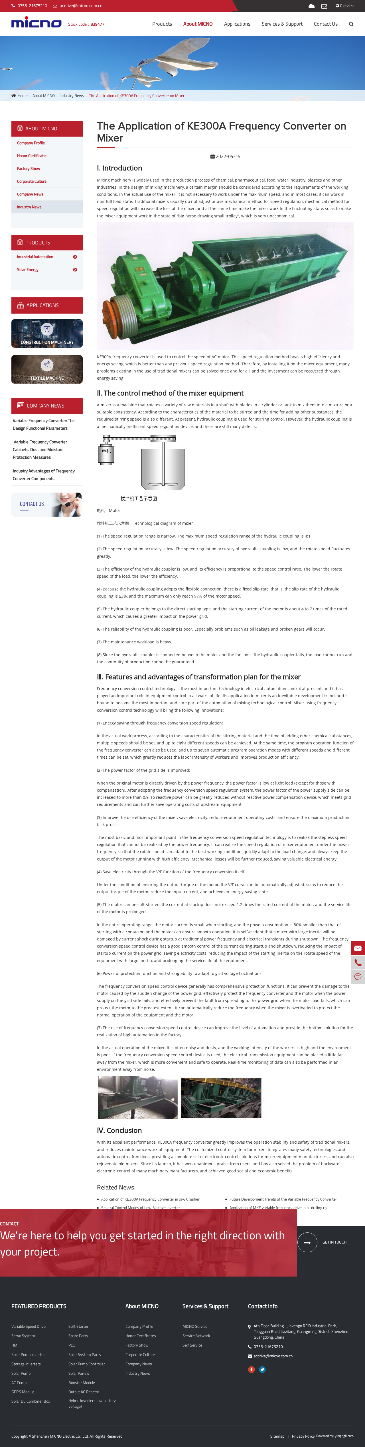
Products (162, 24)
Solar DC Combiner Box (30, 1401)
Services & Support (282, 24)
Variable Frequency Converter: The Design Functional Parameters (44, 424)
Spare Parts (78, 1336)
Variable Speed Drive (28, 1326)
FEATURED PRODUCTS (38, 1306)
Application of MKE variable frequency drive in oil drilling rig (278, 1208)
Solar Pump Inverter (28, 1354)
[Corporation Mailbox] (324, 6)
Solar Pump (21, 1373)
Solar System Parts (84, 1354)
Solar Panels (78, 1373)
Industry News (72, 95)
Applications (237, 24)
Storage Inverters (26, 1364)
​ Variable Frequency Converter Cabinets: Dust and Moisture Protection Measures (40, 449)
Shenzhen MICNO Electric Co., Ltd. (60, 1436)
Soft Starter (78, 1326)
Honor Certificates (32, 156)
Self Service (192, 1345)
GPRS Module (22, 1392)
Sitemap (277, 1436)
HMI (14, 1345)
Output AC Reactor (83, 1392)
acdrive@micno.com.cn (81, 6)
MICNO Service (194, 1326)
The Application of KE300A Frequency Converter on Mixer (136, 95)
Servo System (23, 1336)
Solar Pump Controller (86, 1364)
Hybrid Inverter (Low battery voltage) (92, 1403)
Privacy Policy (303, 1436)
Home (23, 95)
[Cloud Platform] (311, 6)
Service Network (196, 1336)
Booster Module (81, 1383)
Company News (30, 194)
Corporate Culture (31, 181)
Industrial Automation (35, 257)
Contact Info (263, 1306)
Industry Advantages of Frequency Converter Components (44, 475)
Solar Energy (27, 269)
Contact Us (326, 24)
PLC (71, 1345)
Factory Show (28, 168)
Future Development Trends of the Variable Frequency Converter (283, 1199)
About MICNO (198, 24)
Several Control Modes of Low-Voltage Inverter (140, 1208)
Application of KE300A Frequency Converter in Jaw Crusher (150, 1199)
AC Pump (19, 1383)
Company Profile (31, 143)
